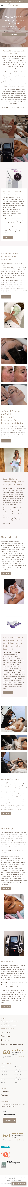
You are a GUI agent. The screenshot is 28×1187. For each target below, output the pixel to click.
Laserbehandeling (21, 126)
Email (4, 1111)
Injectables (21, 150)
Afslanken (7, 150)
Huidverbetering (7, 126)
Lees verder (6, 523)
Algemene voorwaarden (8, 1028)
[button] (2, 5)
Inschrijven (9, 1120)
